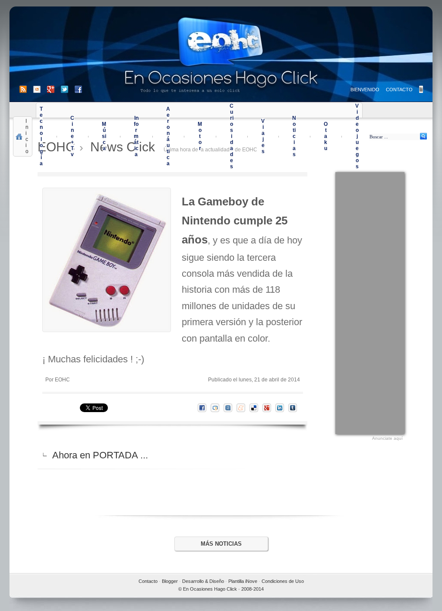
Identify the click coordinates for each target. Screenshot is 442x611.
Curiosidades (232, 136)
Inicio (26, 136)
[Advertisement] (369, 302)
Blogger (170, 581)
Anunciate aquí (387, 438)
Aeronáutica (168, 136)
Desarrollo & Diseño (203, 581)
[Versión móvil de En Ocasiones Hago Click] (421, 89)
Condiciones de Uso (283, 581)
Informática (136, 136)
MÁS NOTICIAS (221, 544)
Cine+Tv (72, 136)
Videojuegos (357, 136)
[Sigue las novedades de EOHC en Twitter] (68, 89)
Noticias (294, 136)
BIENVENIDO (364, 89)
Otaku (326, 136)
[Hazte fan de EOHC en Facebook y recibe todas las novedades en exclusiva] (78, 89)
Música (104, 136)
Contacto (148, 581)
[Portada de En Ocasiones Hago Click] (221, 54)
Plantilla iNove (242, 581)
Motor (200, 136)
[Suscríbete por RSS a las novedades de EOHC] (24, 89)
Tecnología (41, 136)
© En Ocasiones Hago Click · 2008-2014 (221, 589)
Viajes (263, 136)
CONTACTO (399, 89)
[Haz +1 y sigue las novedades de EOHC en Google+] (54, 89)
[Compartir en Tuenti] (230, 407)
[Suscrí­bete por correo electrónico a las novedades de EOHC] (40, 89)
